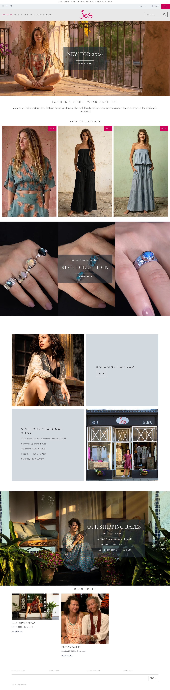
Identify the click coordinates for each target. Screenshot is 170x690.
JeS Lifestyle (21, 684)
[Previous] (5, 171)
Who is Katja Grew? (24, 623)
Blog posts (85, 589)
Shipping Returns (18, 670)
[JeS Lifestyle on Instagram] (11, 6)
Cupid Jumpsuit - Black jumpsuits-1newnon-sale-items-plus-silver (85, 171)
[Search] (164, 14)
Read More (17, 631)
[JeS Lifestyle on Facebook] (7, 6)
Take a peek (85, 276)
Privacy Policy (54, 670)
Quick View (85, 180)
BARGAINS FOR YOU (115, 366)
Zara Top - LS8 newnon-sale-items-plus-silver (29, 171)
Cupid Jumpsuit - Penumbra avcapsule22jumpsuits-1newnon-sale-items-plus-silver (140, 171)
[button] (18, 15)
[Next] (165, 171)
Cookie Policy (128, 670)
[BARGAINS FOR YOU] (48, 370)
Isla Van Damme (70, 647)
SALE (101, 373)
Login (156, 6)
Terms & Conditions (93, 670)
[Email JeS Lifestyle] (3, 6)
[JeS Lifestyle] (86, 14)
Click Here (85, 63)
